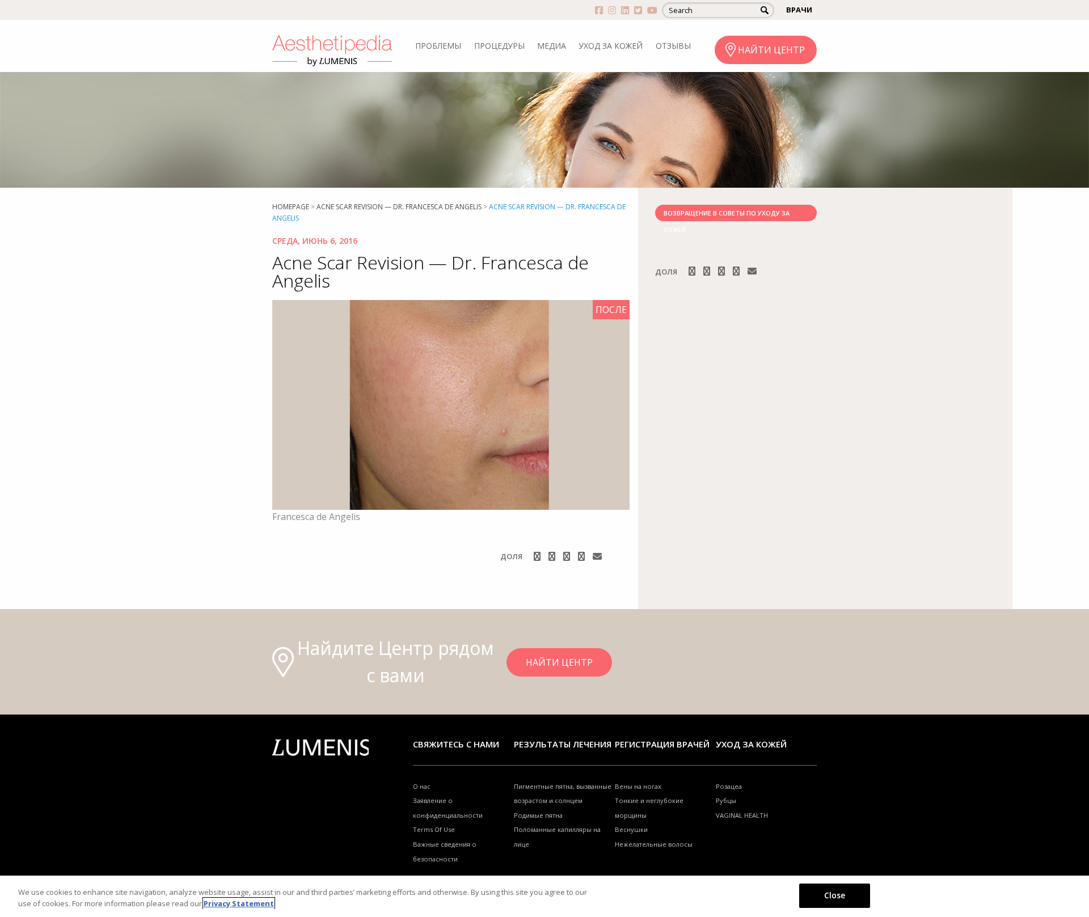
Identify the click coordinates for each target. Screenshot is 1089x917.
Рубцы (726, 800)
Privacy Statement (239, 903)
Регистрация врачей (662, 744)
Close (835, 895)
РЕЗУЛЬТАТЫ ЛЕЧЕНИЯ (562, 744)
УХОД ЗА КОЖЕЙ (611, 45)
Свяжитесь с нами (456, 744)
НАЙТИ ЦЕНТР (771, 50)
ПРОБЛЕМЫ (438, 45)
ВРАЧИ (799, 10)
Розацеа (729, 786)
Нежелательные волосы (654, 844)
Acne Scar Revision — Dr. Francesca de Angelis (399, 207)
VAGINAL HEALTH (742, 815)
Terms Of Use (434, 829)
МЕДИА (551, 45)
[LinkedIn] (582, 556)
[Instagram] (553, 556)
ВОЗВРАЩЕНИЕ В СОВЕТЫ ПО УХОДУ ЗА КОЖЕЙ (727, 215)
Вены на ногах (638, 786)
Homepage (290, 207)
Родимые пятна (538, 815)
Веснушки (631, 829)
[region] (544, 896)
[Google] (567, 556)
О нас (421, 786)
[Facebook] (538, 556)
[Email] (597, 556)
